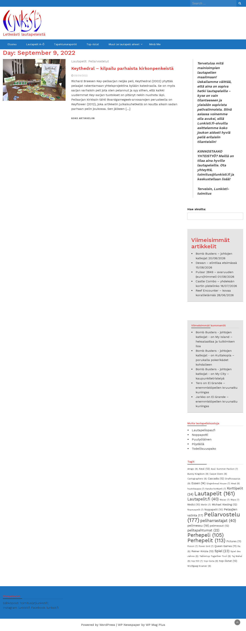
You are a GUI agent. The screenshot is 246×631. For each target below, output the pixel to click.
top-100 (197, 561)
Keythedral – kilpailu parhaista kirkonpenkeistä (122, 68)
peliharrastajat (218, 520)
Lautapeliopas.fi (203, 430)
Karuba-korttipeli (215, 489)
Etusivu (12, 44)
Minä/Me (155, 44)
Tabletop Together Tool (215, 556)
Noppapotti (200, 435)
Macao (225, 499)
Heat (235, 483)
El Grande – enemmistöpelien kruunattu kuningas (217, 387)
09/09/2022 (81, 75)
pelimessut (219, 525)
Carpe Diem (218, 474)
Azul (204, 468)
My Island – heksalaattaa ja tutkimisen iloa (215, 341)
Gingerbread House (218, 483)
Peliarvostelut (98, 61)
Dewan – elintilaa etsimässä (216, 263)
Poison (192, 546)
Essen (198, 483)
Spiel (221, 551)
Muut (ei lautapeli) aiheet (124, 44)
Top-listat (92, 44)
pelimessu (198, 525)
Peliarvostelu (213, 517)
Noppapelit (213, 509)
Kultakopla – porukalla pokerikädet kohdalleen (215, 359)
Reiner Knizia (202, 551)
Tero (199, 383)
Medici (193, 504)
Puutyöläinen (201, 439)
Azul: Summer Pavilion (224, 469)
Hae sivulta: (196, 209)
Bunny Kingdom (198, 474)
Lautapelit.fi (203, 499)
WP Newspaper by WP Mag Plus (141, 625)
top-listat (228, 560)
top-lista (211, 561)
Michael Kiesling (224, 504)
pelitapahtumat (203, 530)
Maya (235, 499)
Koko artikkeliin (83, 118)
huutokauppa (195, 489)
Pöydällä (198, 444)
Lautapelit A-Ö (35, 44)
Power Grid (206, 546)
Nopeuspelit (195, 509)
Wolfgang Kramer (199, 566)
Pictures (233, 541)
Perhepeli (205, 535)
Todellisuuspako (204, 448)
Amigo (192, 469)
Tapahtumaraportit (65, 44)
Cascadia (216, 478)
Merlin (206, 504)
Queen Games (225, 546)
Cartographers (197, 478)
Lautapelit (78, 61)
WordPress (107, 625)
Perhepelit (206, 540)
